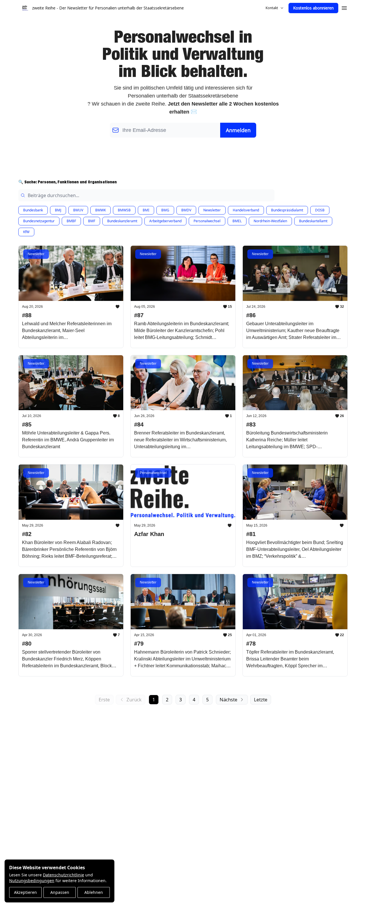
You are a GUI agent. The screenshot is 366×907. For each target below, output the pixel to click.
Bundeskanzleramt (122, 221)
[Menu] (344, 7)
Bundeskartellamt (313, 221)
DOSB (320, 210)
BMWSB (124, 210)
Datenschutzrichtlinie (63, 875)
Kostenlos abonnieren (313, 8)
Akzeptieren (25, 892)
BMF (91, 221)
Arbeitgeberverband (165, 221)
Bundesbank (33, 210)
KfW (26, 231)
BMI (146, 210)
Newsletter (212, 210)
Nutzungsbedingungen (31, 880)
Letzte (260, 699)
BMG (165, 210)
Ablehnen (93, 892)
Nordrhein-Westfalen (270, 221)
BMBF (71, 221)
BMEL (237, 221)
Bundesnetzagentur (39, 221)
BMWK (100, 210)
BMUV (78, 210)
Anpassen (59, 892)
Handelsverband (246, 210)
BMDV (186, 210)
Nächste (228, 699)
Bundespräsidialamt (287, 210)
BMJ (58, 210)
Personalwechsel (207, 221)
